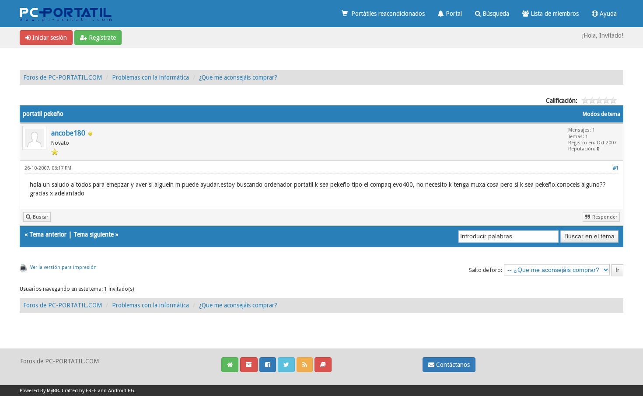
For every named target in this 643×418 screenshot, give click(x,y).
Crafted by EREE (79, 391)
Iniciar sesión (49, 37)
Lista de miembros (554, 13)
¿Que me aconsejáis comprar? (238, 77)
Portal (453, 13)
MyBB (53, 391)
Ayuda (607, 13)
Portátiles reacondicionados (386, 13)
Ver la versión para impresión (63, 267)
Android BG (121, 391)
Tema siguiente (93, 234)
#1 (616, 168)
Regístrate (101, 37)
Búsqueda (495, 13)
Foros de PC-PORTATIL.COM (62, 77)
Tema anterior (47, 234)
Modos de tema (601, 114)
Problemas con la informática (150, 77)
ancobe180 (68, 133)
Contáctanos (452, 364)
